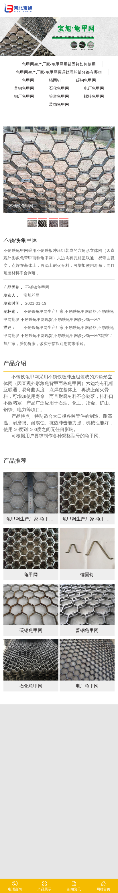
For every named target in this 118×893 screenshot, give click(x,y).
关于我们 (31, 743)
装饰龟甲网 (59, 104)
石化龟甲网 (59, 88)
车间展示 (86, 765)
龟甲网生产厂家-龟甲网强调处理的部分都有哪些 (59, 72)
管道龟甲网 (59, 96)
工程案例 (86, 743)
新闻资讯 (86, 753)
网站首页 (103, 889)
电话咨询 (15, 889)
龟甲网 (28, 80)
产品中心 (31, 753)
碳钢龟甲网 (86, 80)
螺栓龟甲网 (94, 96)
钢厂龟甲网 (24, 96)
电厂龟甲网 (94, 88)
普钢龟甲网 (24, 88)
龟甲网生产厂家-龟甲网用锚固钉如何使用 (59, 64)
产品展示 (44, 889)
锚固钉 (55, 80)
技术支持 (31, 765)
